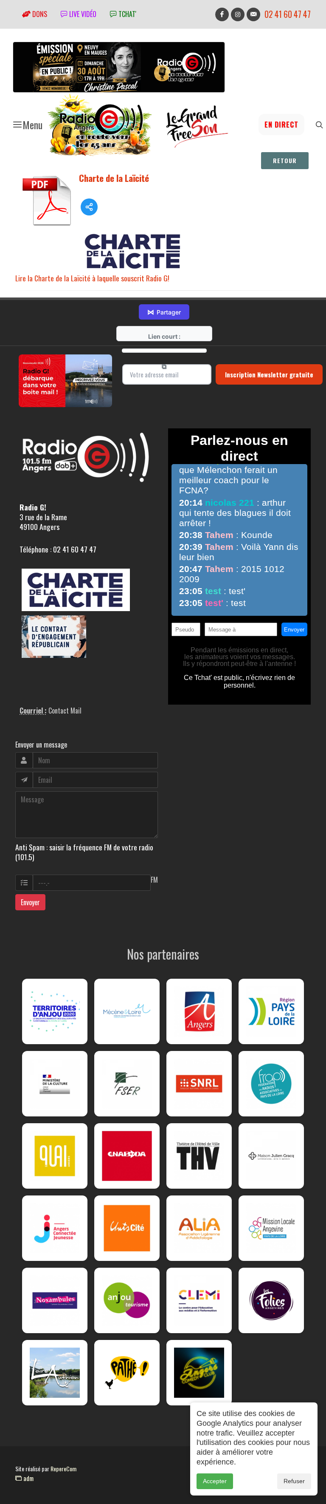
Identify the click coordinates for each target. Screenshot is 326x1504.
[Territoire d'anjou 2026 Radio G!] (54, 1011)
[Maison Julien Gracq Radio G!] (271, 1156)
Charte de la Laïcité (114, 177)
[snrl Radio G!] (199, 1083)
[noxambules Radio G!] (54, 1300)
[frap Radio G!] (271, 1083)
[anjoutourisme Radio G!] (127, 1300)
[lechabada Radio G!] (127, 1156)
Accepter (215, 1481)
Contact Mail (65, 710)
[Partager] (89, 206)
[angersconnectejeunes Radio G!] (54, 1228)
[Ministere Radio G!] (54, 1083)
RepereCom (63, 1468)
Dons (39, 14)
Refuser (294, 1481)
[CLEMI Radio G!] (199, 1300)
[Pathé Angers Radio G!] (127, 1372)
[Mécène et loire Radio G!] (127, 1011)
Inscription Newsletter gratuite (269, 374)
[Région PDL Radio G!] (271, 1011)
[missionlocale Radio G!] (271, 1228)
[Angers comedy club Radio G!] (199, 1372)
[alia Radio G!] (199, 1228)
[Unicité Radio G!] (127, 1228)
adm (28, 1478)
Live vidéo (81, 14)
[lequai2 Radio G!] (54, 1156)
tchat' (126, 14)
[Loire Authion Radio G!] (54, 1372)
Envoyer (30, 902)
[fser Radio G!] (127, 1083)
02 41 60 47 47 (287, 14)
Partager (164, 312)
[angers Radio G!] (199, 1011)
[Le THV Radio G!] (199, 1156)
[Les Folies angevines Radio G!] (271, 1300)
